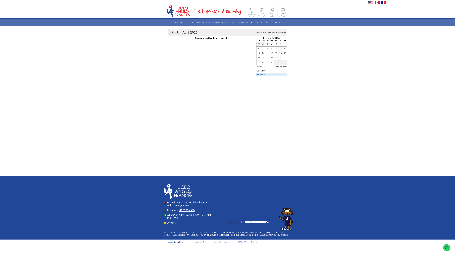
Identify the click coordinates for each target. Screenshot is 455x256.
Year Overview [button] (269, 32)
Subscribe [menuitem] (282, 32)
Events (262, 74)
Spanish (377, 2)
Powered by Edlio (175, 242)
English (370, 2)
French (383, 2)
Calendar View (281, 66)
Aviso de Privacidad (198, 242)
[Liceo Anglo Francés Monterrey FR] (204, 11)
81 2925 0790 (198, 214)
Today (259, 66)
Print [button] (258, 32)
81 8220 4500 (187, 210)
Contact (171, 222)
